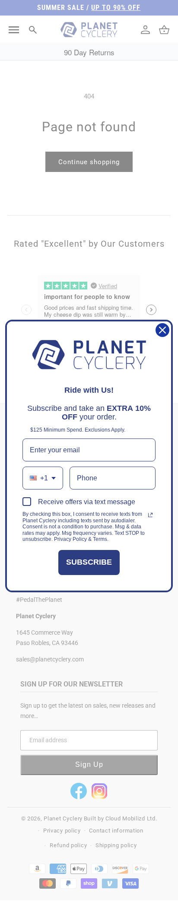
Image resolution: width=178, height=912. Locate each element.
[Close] (162, 330)
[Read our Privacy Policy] (150, 515)
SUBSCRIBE (89, 562)
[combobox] (42, 478)
